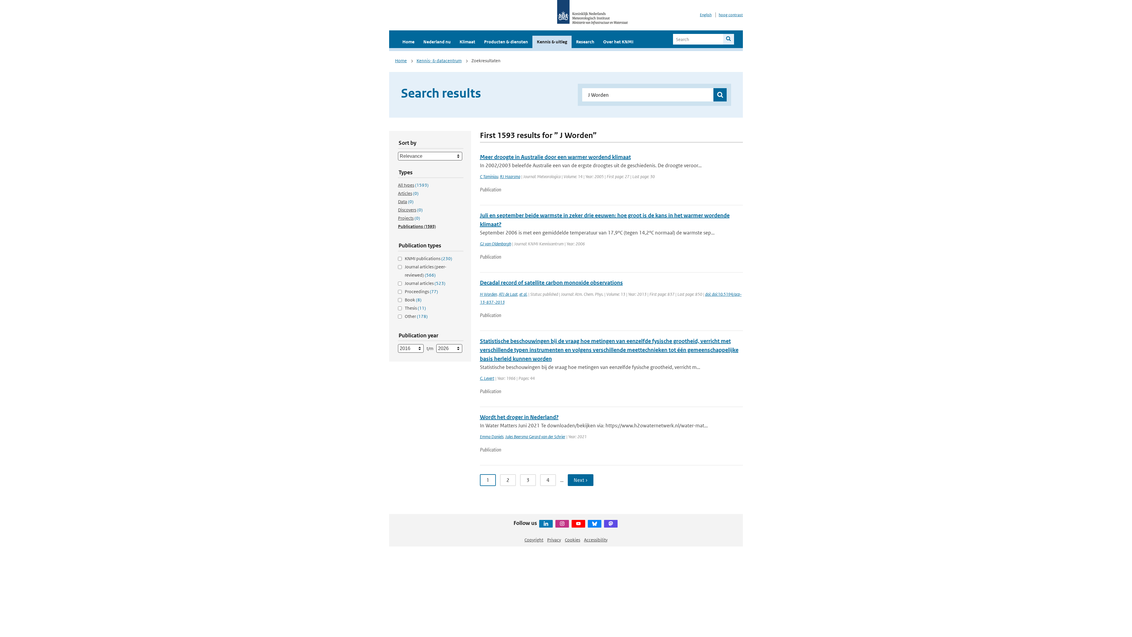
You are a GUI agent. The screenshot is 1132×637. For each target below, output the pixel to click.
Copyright (533, 540)
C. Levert (487, 378)
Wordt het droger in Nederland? (519, 417)
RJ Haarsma (510, 176)
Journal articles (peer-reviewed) (425, 271)
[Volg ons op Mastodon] (611, 524)
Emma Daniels (492, 436)
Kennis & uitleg (552, 42)
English (706, 14)
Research (585, 42)
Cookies (572, 540)
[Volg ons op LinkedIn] (546, 524)
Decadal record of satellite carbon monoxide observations (551, 282)
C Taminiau (489, 176)
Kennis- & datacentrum (439, 60)
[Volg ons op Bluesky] (595, 524)
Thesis (415, 308)
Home (408, 42)
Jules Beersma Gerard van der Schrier (535, 436)
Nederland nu (437, 42)
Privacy (554, 540)
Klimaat (467, 42)
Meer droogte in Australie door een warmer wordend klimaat (555, 157)
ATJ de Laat (508, 294)
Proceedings (421, 291)
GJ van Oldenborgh (495, 244)
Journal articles (425, 283)
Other (416, 316)
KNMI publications (428, 258)
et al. (523, 294)
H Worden (488, 294)
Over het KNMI (618, 42)
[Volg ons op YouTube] (578, 524)
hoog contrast (731, 14)
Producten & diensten (506, 42)
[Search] (728, 39)
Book (413, 300)
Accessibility (596, 540)
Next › (581, 480)
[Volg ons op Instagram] (562, 524)
